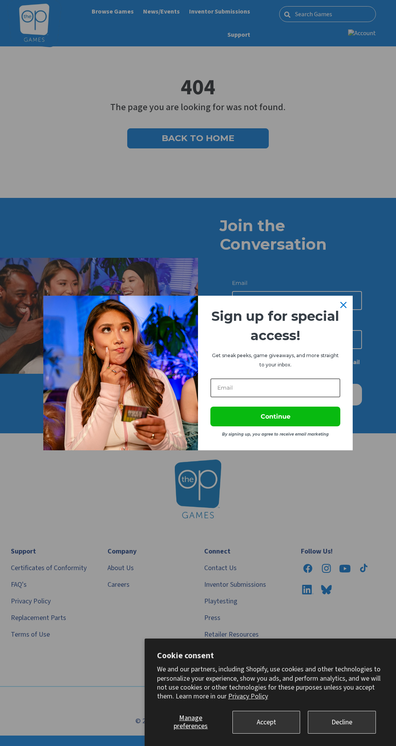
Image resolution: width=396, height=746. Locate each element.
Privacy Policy (248, 696)
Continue (275, 416)
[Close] (343, 305)
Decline (341, 722)
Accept (266, 722)
